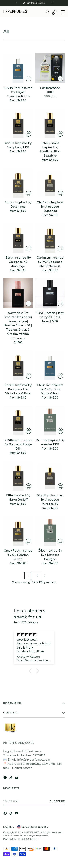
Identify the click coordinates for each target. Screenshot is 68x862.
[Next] (52, 3)
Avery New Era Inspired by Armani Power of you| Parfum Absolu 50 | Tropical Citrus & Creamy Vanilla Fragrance (18, 325)
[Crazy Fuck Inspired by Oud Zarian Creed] (18, 531)
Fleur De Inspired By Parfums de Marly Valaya (50, 389)
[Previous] (16, 3)
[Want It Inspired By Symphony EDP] (18, 123)
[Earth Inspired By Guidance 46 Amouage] (18, 238)
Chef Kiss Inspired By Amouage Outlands (50, 207)
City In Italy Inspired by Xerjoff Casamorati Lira (18, 92)
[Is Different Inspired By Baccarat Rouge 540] (18, 420)
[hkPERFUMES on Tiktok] (11, 778)
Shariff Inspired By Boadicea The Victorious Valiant (18, 389)
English (7, 827)
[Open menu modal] (63, 11)
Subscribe (57, 801)
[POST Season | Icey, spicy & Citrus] (50, 293)
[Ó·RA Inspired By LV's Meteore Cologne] (50, 531)
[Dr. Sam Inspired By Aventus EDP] (50, 420)
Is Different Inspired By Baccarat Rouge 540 (18, 444)
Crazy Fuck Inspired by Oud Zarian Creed (18, 555)
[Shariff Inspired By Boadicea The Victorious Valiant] (18, 365)
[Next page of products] (44, 575)
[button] (31, 670)
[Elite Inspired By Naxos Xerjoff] (18, 476)
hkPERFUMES (32, 832)
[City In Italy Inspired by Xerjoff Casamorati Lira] (18, 68)
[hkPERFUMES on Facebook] (5, 778)
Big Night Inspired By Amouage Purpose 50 (50, 500)
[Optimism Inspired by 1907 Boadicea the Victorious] (50, 238)
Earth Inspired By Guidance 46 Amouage (18, 262)
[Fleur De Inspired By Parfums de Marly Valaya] (50, 365)
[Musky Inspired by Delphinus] (18, 183)
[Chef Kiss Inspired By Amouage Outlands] (50, 183)
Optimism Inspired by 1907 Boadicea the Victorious (50, 262)
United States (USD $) (33, 827)
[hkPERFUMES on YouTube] (17, 778)
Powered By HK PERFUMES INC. (21, 839)
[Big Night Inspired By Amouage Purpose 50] (50, 476)
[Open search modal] (47, 11)
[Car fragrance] (50, 68)
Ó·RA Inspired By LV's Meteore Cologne (50, 555)
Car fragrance (50, 88)
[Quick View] (28, 78)
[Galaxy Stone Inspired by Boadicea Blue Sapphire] (50, 123)
